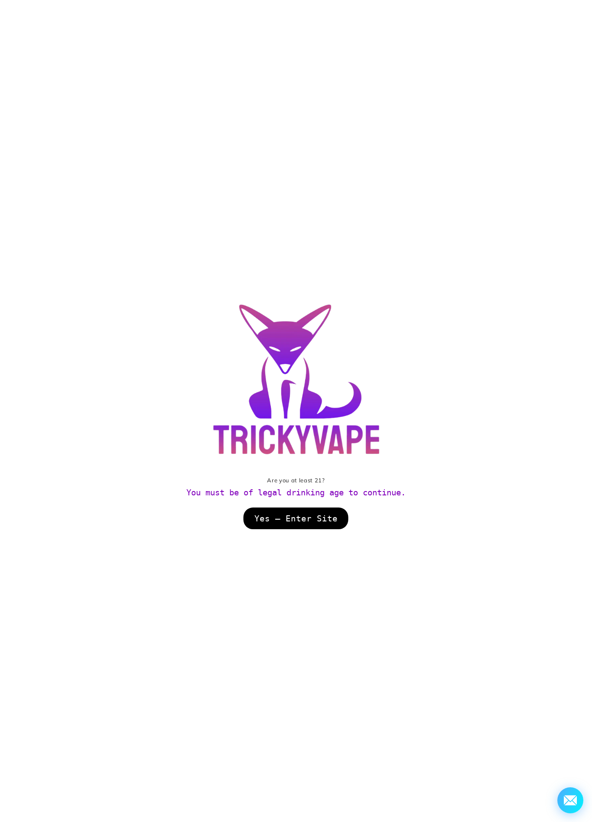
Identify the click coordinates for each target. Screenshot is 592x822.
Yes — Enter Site (296, 518)
